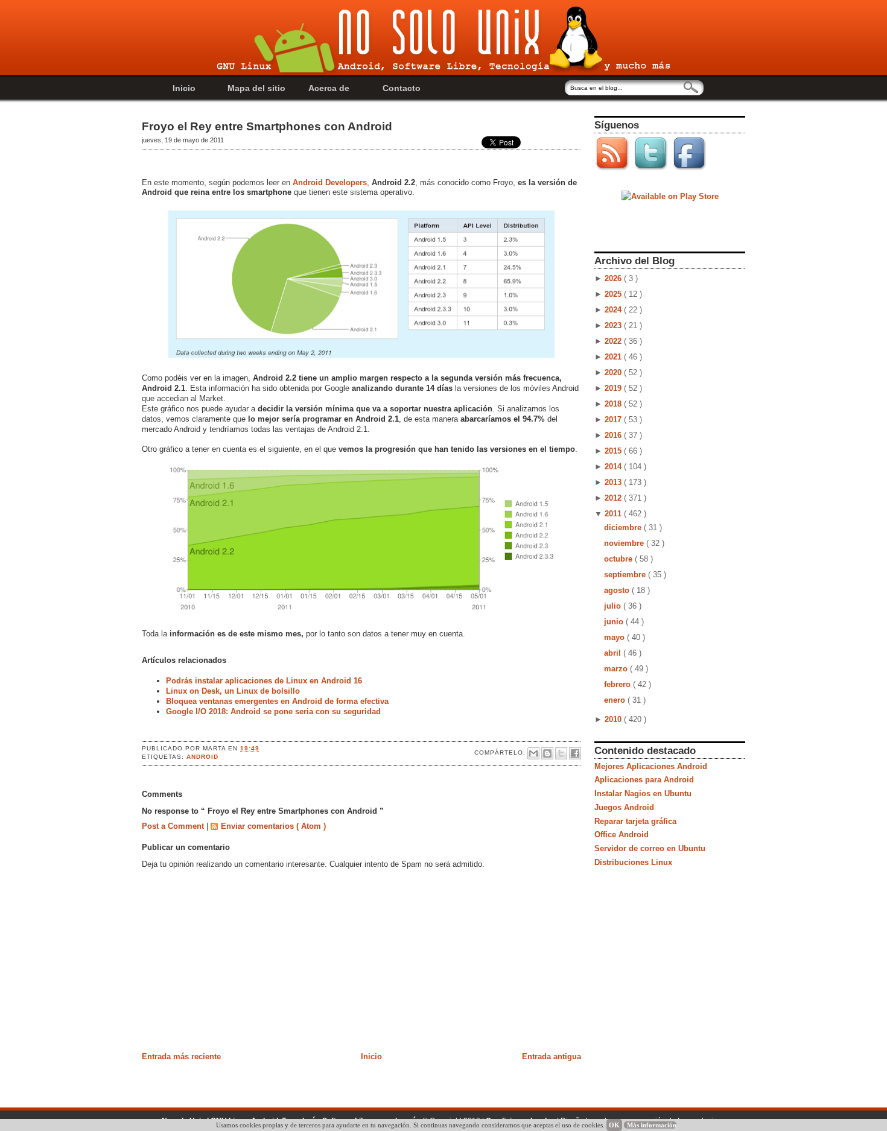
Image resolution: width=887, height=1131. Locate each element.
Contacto (402, 88)
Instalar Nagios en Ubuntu (642, 793)
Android (202, 756)
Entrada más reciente (181, 1056)
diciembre (624, 527)
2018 (614, 403)
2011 (614, 513)
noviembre (625, 543)
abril (613, 652)
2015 (614, 450)
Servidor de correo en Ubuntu (649, 848)
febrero (618, 684)
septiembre (626, 574)
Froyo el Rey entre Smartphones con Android (267, 126)
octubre (619, 558)
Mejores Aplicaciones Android (650, 766)
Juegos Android (624, 807)
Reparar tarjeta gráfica (635, 821)
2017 (614, 419)
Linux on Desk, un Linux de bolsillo (233, 690)
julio (613, 605)
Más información (651, 1125)
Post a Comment (174, 826)
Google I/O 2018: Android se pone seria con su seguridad (273, 711)
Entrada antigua (551, 1056)
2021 (614, 356)
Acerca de (328, 88)
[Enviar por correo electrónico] (533, 753)
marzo (617, 668)
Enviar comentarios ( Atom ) (273, 826)
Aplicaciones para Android (644, 779)
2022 (614, 341)
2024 (614, 309)
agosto (618, 590)
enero (616, 700)
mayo (615, 637)
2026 (614, 278)
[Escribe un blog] (547, 753)
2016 (614, 435)
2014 (614, 466)
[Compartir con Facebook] (575, 753)
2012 (614, 497)
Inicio (184, 88)
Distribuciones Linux (633, 862)
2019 (614, 388)
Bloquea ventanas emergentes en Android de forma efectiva (277, 701)
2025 (614, 294)
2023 (614, 325)
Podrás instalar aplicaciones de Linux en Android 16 (264, 680)
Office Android (621, 834)
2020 (614, 372)
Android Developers (330, 182)
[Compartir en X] (561, 753)
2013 (614, 482)
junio (615, 621)
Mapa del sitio (256, 88)
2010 (614, 719)
